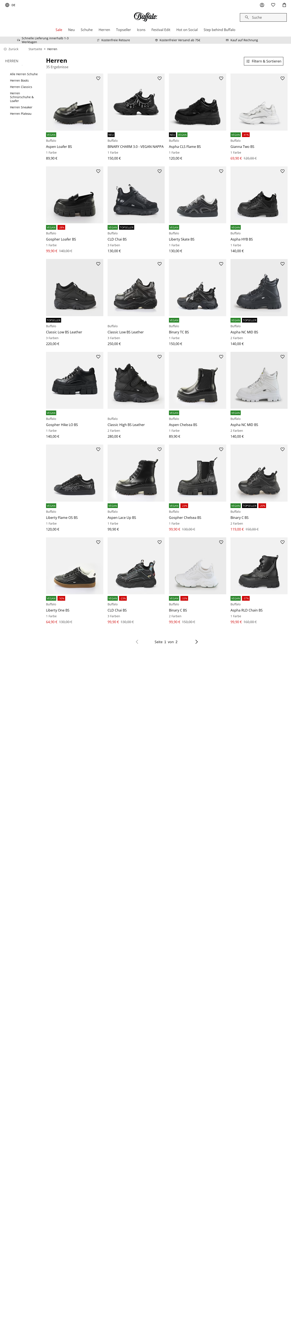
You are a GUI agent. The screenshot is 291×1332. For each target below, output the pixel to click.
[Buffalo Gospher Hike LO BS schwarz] (74, 380)
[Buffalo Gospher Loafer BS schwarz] (74, 195)
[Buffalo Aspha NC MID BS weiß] (259, 380)
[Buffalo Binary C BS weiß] (197, 566)
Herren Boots (19, 80)
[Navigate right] (196, 641)
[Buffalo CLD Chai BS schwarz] (136, 195)
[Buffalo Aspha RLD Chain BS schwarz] (259, 566)
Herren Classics (21, 87)
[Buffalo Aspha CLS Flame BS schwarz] (197, 102)
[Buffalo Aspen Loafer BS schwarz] (74, 102)
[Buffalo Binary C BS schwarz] (259, 473)
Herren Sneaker (21, 107)
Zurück (13, 49)
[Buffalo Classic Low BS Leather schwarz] (74, 287)
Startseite (35, 49)
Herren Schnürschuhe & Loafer (22, 97)
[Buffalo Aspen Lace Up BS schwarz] (136, 473)
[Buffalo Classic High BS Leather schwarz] (136, 380)
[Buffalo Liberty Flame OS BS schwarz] (74, 473)
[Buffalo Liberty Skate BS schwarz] (197, 195)
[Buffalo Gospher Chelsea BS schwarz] (197, 473)
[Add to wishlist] (98, 78)
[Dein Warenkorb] (284, 5)
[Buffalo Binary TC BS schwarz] (197, 287)
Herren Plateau (21, 114)
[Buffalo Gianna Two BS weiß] (259, 102)
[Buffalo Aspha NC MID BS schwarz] (259, 287)
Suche (257, 17)
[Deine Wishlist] (273, 5)
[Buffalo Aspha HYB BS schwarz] (259, 195)
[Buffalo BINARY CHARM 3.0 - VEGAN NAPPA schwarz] (136, 102)
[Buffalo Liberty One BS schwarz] (74, 566)
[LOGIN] (262, 5)
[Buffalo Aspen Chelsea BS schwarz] (197, 380)
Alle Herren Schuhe (24, 74)
